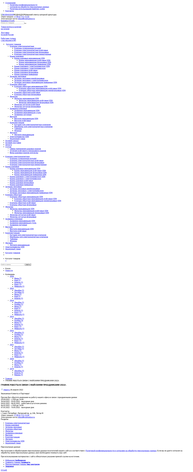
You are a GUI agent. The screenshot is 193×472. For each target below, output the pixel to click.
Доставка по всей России (7, 34)
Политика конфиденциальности (23, 5)
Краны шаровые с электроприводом (30, 68)
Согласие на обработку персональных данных (29, 7)
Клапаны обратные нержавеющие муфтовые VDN (40, 88)
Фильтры (14, 96)
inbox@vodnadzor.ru (26, 19)
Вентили (13, 117)
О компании (10, 3)
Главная (8, 379)
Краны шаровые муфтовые (25, 70)
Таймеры (18, 129)
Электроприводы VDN (19, 137)
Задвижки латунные (22, 115)
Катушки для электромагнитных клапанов (32, 125)
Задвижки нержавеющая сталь (27, 113)
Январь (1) (18, 375)
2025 (12, 288)
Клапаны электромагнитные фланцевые (31, 52)
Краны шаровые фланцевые (26, 72)
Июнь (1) (17, 278)
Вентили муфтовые (22, 121)
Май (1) (17, 280)
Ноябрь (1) (18, 304)
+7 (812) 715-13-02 (21, 17)
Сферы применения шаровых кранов (25, 149)
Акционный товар (17, 139)
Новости (9, 270)
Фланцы (17, 131)
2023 (12, 316)
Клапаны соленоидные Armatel (27, 48)
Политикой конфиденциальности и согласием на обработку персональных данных (121, 451)
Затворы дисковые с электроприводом (31, 80)
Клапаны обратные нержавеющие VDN (30, 86)
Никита (7, 390)
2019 (12, 369)
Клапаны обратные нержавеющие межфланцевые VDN (42, 90)
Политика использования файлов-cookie (27, 9)
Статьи (8, 147)
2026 (12, 276)
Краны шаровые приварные (26, 74)
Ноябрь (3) (18, 321)
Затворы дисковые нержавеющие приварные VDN (35, 82)
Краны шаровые (17, 56)
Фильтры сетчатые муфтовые (27, 104)
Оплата (8, 145)
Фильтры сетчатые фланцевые (27, 106)
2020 (12, 359)
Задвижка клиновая (18, 109)
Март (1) (17, 284)
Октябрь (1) (19, 292)
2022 (12, 331)
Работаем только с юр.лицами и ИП (8, 39)
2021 (12, 345)
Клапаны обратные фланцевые (27, 94)
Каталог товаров (13, 44)
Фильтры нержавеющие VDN (26, 98)
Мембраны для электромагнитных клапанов (33, 127)
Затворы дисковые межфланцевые (29, 78)
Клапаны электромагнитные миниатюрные (32, 54)
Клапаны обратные (18, 84)
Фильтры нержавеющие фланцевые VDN (36, 102)
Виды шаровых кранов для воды (24, 153)
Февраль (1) (19, 286)
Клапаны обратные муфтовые (27, 92)
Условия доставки (13, 143)
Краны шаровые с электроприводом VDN (32, 66)
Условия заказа (12, 141)
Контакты (9, 11)
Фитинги (13, 133)
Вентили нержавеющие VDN (26, 119)
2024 (12, 300)
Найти (28, 264)
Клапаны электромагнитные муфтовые (31, 50)
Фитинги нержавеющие (24, 135)
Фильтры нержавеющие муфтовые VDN (36, 100)
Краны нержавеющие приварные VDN (35, 64)
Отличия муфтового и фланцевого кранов (28, 151)
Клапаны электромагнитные (22, 46)
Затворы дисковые (18, 76)
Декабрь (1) (19, 290)
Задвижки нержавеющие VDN (26, 111)
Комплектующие (17, 123)
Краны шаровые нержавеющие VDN (29, 58)
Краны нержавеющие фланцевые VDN (35, 62)
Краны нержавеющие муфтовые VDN (34, 60)
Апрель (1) (18, 282)
